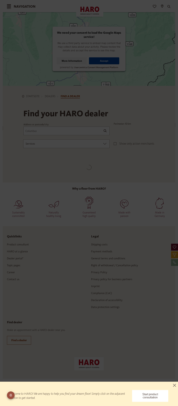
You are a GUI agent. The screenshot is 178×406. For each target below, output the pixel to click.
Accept (104, 60)
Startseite (33, 96)
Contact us (13, 279)
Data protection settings (105, 307)
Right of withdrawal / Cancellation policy (114, 265)
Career (11, 272)
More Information (72, 60)
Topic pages (13, 265)
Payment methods (101, 251)
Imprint (95, 286)
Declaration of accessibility (107, 300)
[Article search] (168, 6)
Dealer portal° (15, 258)
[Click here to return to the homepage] (89, 363)
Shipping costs (99, 244)
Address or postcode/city (36, 124)
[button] (174, 247)
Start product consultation (150, 396)
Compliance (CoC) (101, 293)
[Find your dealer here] (162, 6)
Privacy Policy (99, 272)
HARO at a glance (17, 251)
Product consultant (18, 244)
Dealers (50, 96)
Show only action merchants (136, 143)
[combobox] (66, 143)
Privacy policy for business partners (111, 279)
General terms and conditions (108, 258)
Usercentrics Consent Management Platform (96, 67)
